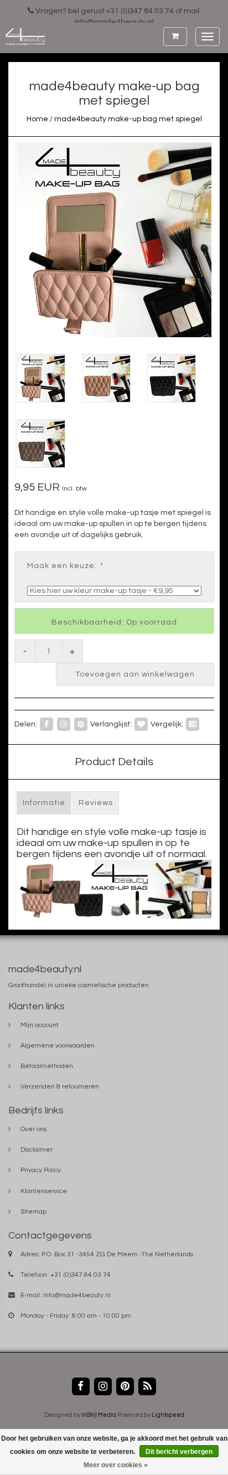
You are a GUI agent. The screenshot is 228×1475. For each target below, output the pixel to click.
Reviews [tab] (96, 803)
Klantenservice (43, 1191)
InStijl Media (98, 1415)
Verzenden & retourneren (59, 1086)
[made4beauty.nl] (22, 36)
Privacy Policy (40, 1170)
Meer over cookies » (116, 1465)
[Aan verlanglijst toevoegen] (141, 724)
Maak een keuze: (64, 566)
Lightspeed (168, 1415)
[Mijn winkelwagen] (175, 36)
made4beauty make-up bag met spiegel (128, 119)
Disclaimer (36, 1149)
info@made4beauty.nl (77, 1295)
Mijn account (39, 1025)
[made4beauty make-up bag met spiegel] (114, 239)
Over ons (33, 1129)
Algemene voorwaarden (57, 1045)
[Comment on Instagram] (63, 724)
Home (37, 119)
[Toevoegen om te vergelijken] (192, 724)
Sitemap (33, 1211)
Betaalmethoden (46, 1066)
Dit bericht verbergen (179, 1452)
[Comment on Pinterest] (81, 724)
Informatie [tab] (44, 803)
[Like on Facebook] (46, 724)
